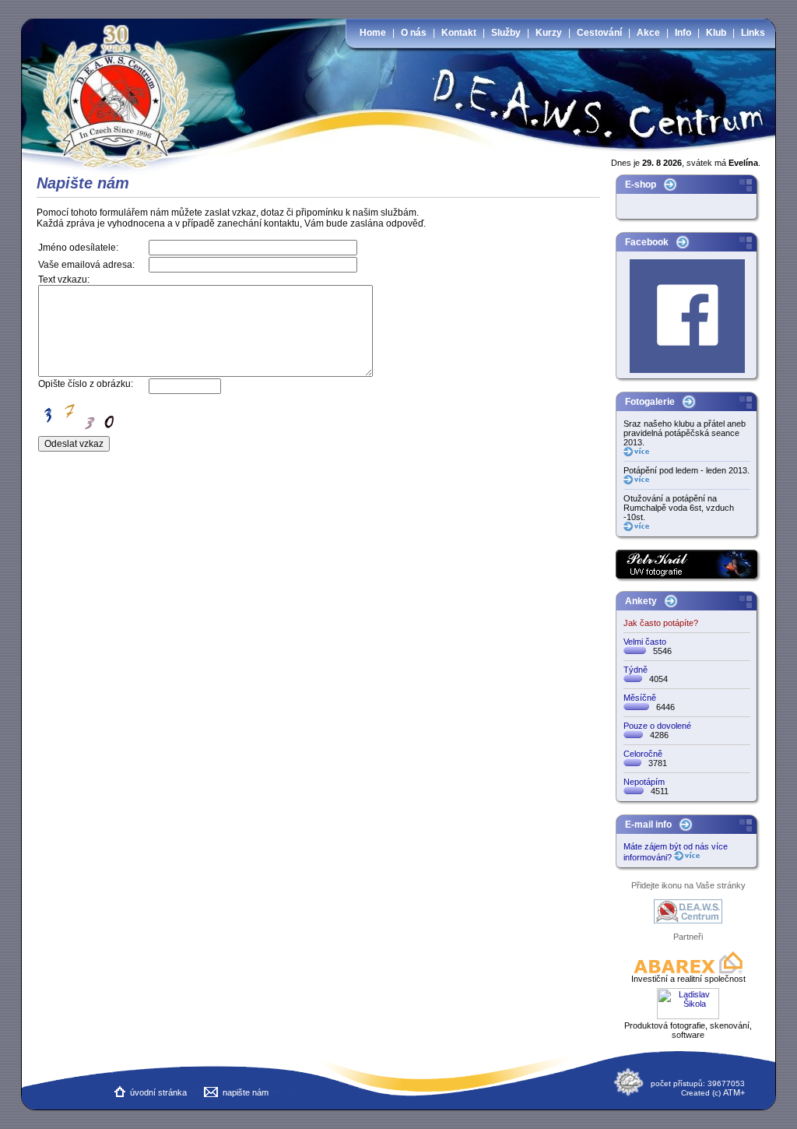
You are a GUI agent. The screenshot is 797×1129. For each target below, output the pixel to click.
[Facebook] (683, 246)
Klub (716, 32)
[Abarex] (688, 971)
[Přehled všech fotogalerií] (689, 405)
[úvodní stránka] (119, 1094)
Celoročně (642, 753)
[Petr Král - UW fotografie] (688, 578)
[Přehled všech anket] (671, 605)
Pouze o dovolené (657, 725)
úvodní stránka (158, 1092)
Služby (506, 32)
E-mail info (648, 824)
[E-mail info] (686, 828)
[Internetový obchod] (670, 188)
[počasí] (628, 1094)
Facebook (647, 242)
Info (683, 32)
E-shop (640, 184)
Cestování (599, 32)
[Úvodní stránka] (120, 85)
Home (373, 32)
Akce (648, 32)
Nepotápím (644, 781)
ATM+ (734, 1092)
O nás (414, 32)
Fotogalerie (650, 401)
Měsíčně (639, 697)
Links (753, 32)
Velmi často (644, 641)
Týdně (635, 669)
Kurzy (548, 32)
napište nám (246, 1092)
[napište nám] (211, 1094)
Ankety (641, 601)
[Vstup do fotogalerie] (636, 453)
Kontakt (458, 32)
